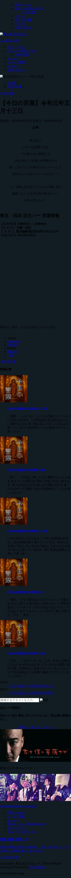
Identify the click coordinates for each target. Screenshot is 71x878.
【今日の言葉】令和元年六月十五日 (26, 653)
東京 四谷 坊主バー (14, 839)
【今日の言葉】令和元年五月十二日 (30, 685)
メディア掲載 (23, 19)
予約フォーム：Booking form (26, 823)
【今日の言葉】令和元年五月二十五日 (27, 531)
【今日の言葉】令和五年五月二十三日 (27, 408)
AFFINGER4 (37, 867)
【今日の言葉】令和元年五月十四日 (26, 469)
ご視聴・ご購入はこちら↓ (33, 727)
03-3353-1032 (9, 40)
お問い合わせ (23, 27)
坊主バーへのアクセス (21, 831)
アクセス (20, 23)
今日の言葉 (29, 12)
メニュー (20, 16)
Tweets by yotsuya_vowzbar (18, 806)
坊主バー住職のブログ (29, 8)
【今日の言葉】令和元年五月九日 (25, 592)
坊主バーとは (23, 4)
